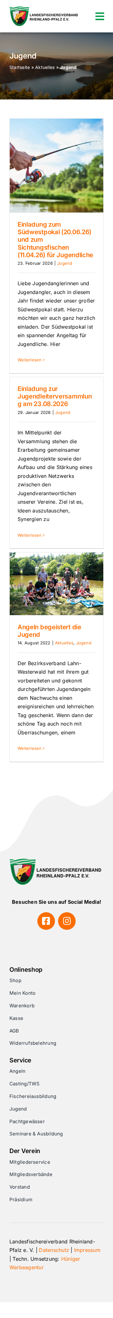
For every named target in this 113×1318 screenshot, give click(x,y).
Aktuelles (45, 67)
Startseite (19, 67)
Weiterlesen (30, 359)
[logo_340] (44, 9)
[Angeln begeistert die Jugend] (56, 583)
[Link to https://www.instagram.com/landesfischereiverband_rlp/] (67, 921)
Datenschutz (54, 1250)
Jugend (64, 263)
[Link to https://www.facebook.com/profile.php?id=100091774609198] (46, 921)
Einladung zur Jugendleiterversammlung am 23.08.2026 (55, 396)
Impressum (87, 1250)
